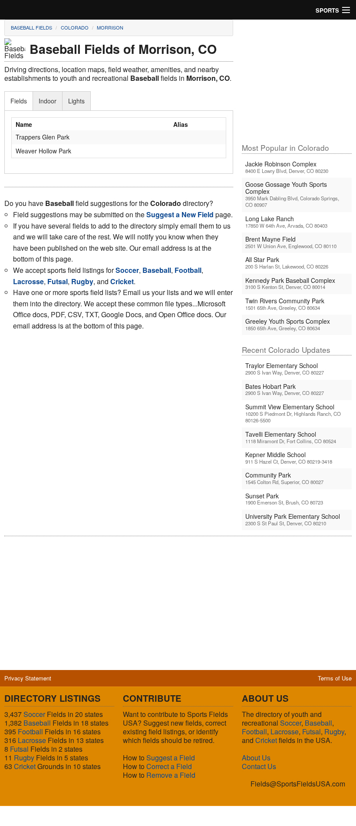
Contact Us (259, 766)
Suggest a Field (170, 758)
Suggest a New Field (180, 214)
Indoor (47, 100)
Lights (76, 100)
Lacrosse (32, 740)
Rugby (24, 758)
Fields (18, 100)
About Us (256, 758)
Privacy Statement (27, 678)
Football (30, 731)
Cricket (25, 766)
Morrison (110, 27)
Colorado (75, 27)
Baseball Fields (31, 27)
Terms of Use (335, 678)
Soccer (34, 714)
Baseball (37, 723)
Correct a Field (169, 766)
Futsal (19, 749)
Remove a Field (170, 775)
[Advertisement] (297, 81)
